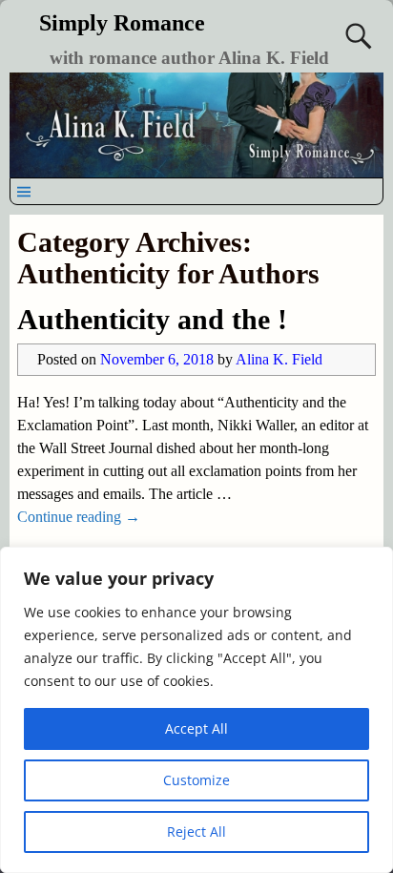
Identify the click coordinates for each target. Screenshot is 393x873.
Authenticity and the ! (152, 319)
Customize (196, 780)
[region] (196, 710)
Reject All (196, 831)
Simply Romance (122, 22)
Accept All (196, 728)
